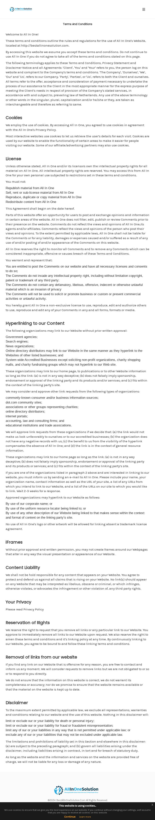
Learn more (85, 816)
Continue (69, 816)
